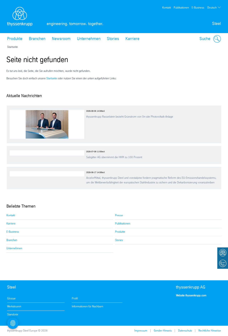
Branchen (37, 39)
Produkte (14, 39)
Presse (119, 215)
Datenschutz (185, 330)
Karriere (132, 39)
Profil (75, 298)
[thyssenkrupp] (19, 16)
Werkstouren (14, 306)
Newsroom (61, 39)
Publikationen (181, 7)
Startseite (51, 78)
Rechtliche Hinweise (209, 330)
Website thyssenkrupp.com (191, 295)
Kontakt (166, 7)
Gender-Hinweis (163, 330)
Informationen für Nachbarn (87, 306)
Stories (113, 39)
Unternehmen (88, 39)
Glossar (11, 298)
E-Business (198, 7)
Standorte (12, 314)
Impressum (140, 330)
